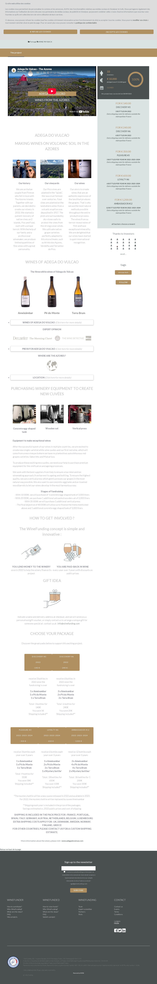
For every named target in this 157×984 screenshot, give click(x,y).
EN (118, 923)
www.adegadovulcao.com (72, 841)
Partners (81, 912)
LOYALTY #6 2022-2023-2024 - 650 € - (52, 735)
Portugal (33, 42)
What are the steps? (15, 912)
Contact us (118, 907)
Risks (80, 914)
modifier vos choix (140, 20)
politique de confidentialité (86, 23)
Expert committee (85, 909)
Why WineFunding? (14, 909)
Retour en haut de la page (10, 849)
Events (117, 909)
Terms (116, 912)
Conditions (118, 914)
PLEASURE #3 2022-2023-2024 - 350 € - (24, 735)
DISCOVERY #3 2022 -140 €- (39, 662)
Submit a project (49, 917)
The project (16, 52)
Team (80, 907)
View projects (12, 917)
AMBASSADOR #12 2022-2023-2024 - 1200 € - (80, 735)
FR (115, 923)
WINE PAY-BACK (45, 42)
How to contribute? (14, 907)
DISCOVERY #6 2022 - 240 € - (67, 662)
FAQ (9, 914)
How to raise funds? (50, 907)
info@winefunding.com (69, 623)
